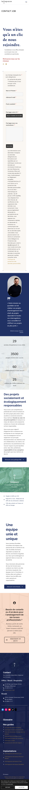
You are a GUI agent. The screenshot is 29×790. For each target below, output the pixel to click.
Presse (22, 778)
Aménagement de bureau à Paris (13, 761)
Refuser (7, 787)
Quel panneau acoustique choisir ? (13, 736)
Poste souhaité (11, 104)
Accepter (21, 787)
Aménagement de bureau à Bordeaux (14, 764)
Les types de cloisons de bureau (13, 727)
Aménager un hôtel (10, 740)
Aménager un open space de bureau (14, 729)
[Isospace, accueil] (6, 2)
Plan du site (17, 778)
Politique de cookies (9, 778)
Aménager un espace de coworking (14, 738)
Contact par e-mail (9, 690)
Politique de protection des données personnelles (14, 261)
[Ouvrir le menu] (26, 2)
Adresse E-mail (11, 97)
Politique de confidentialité (18, 776)
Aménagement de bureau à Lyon (13, 753)
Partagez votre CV (12, 112)
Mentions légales (8, 776)
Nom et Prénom (11, 90)
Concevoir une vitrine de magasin (13, 742)
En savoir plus (9, 784)
